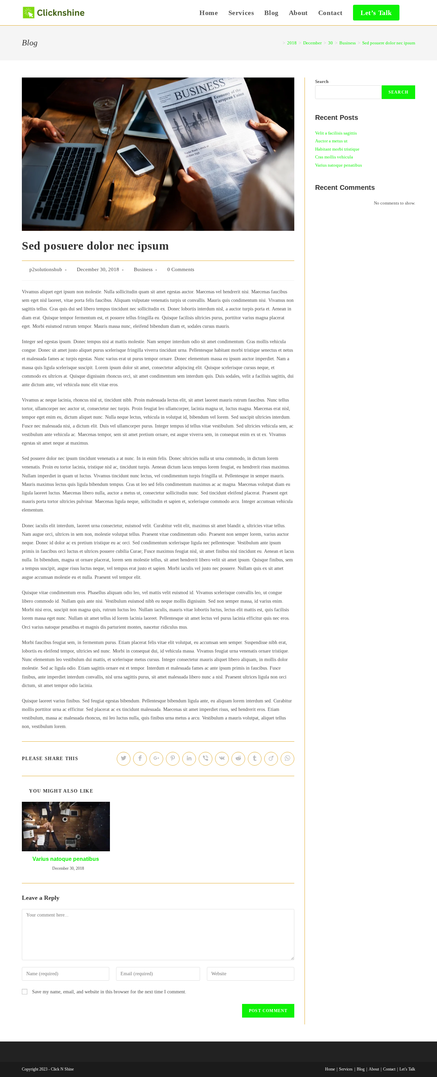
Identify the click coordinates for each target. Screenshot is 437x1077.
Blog (361, 1069)
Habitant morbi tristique (337, 149)
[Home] (279, 42)
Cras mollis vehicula (334, 156)
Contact (389, 1069)
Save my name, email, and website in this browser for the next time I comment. (109, 991)
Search (321, 81)
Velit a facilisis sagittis (336, 133)
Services (346, 1069)
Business (143, 269)
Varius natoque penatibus (65, 859)
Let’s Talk (407, 1069)
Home (330, 1069)
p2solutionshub (45, 269)
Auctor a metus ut (331, 140)
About (374, 1069)
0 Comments (180, 269)
